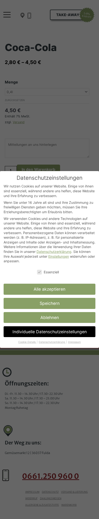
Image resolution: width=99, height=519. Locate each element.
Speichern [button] (50, 303)
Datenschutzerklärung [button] (52, 342)
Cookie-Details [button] (27, 342)
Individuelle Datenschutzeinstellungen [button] (49, 331)
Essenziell (51, 272)
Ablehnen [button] (49, 317)
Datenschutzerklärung (54, 252)
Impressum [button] (74, 342)
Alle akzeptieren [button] (49, 289)
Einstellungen (58, 256)
